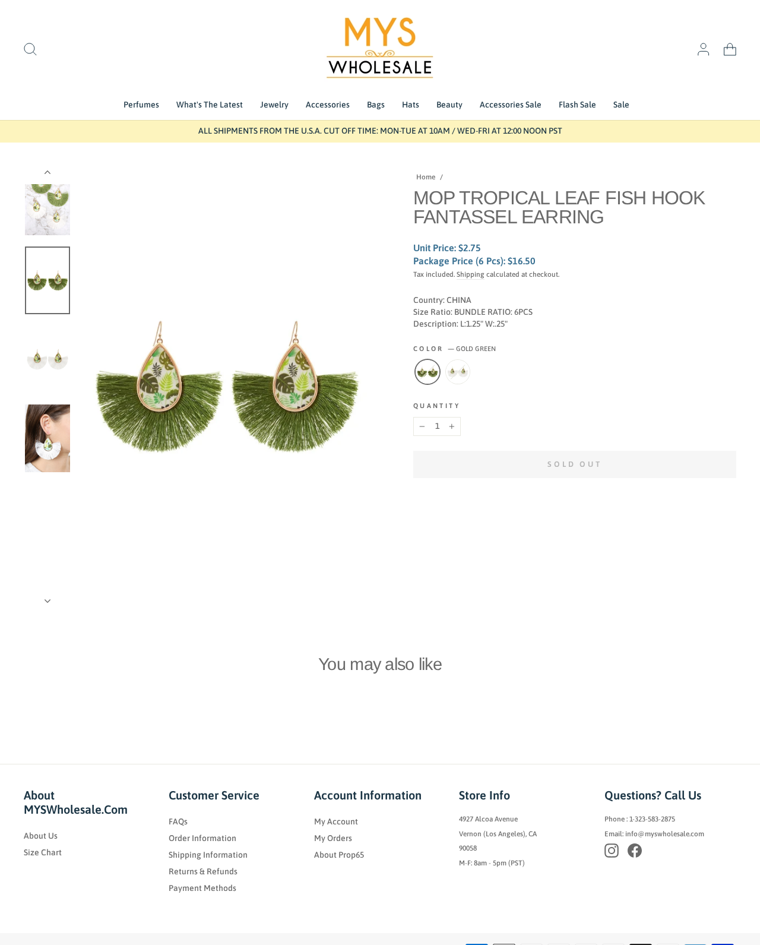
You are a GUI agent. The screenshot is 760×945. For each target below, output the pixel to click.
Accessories (328, 104)
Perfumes (141, 104)
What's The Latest (209, 104)
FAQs (178, 821)
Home (425, 177)
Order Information (202, 838)
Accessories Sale (511, 104)
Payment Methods (202, 888)
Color (454, 348)
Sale (621, 104)
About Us (41, 835)
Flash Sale (577, 104)
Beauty (449, 104)
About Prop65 (339, 854)
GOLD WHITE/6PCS (458, 372)
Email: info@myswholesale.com (654, 834)
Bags (376, 104)
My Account (336, 821)
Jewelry (274, 104)
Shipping (470, 274)
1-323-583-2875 (652, 819)
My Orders (333, 838)
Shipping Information (208, 854)
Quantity (436, 405)
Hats (410, 104)
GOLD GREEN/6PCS (427, 372)
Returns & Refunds (203, 871)
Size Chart (43, 852)
